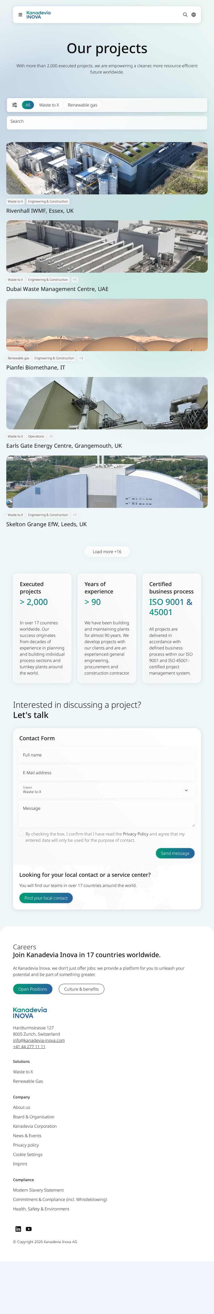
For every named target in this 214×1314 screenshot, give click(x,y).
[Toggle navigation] (20, 14)
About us (21, 1107)
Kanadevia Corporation (35, 1126)
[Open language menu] (193, 14)
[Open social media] (18, 1228)
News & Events (27, 1135)
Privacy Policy (135, 834)
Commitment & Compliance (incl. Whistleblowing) (60, 1199)
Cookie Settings (28, 1154)
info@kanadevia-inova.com (39, 1040)
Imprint (20, 1164)
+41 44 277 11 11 (29, 1046)
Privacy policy (26, 1145)
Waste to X (49, 105)
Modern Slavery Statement (38, 1190)
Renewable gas (82, 105)
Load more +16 (107, 551)
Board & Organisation (34, 1117)
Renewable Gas (28, 1081)
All (28, 105)
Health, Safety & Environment (41, 1209)
